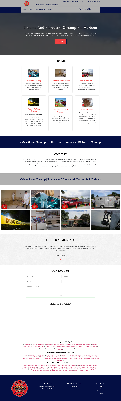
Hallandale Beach (78, 344)
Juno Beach (41, 367)
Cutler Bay (63, 355)
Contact (50, 9)
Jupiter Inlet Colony (53, 367)
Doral (68, 355)
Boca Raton (37, 365)
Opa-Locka (45, 358)
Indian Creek (36, 356)
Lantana (84, 367)
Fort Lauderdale (69, 344)
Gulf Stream (89, 365)
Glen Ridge (73, 365)
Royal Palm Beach (41, 370)
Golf (78, 365)
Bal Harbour (32, 355)
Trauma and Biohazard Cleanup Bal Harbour (61, 27)
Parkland (95, 346)
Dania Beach (49, 344)
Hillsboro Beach (87, 344)
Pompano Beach (50, 348)
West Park (87, 348)
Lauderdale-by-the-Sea (28, 346)
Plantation (42, 348)
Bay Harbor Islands (40, 355)
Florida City (78, 355)
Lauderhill (47, 346)
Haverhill (95, 365)
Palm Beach (62, 369)
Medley (49, 356)
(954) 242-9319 (85, 8)
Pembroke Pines (35, 348)
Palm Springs (91, 369)
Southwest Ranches (69, 348)
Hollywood (94, 344)
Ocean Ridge (50, 369)
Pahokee (56, 369)
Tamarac (81, 348)
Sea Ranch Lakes (59, 348)
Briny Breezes (53, 365)
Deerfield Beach (60, 344)
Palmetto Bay (52, 358)
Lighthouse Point (61, 346)
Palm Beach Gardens (71, 369)
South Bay (49, 370)
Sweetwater (87, 358)
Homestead (29, 356)
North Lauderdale (80, 346)
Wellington (70, 370)
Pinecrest (59, 358)
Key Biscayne (43, 356)
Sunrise (77, 348)
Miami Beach (59, 356)
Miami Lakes (75, 356)
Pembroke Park (26, 348)
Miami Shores (82, 356)
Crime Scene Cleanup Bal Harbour (40, 142)
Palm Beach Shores (82, 369)
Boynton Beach (45, 365)
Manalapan (25, 369)
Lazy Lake (53, 346)
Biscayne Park (49, 355)
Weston (92, 348)
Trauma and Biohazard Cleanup (82, 142)
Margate (68, 346)
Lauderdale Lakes (39, 346)
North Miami (29, 358)
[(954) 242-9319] (77, 9)
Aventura (26, 355)
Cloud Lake (60, 365)
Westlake (76, 370)
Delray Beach (66, 365)
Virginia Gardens (95, 358)
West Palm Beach (83, 370)
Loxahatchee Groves (92, 367)
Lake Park (72, 367)
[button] (22, 250)
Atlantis (25, 365)
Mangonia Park (32, 369)
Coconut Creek (27, 344)
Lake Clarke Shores (64, 367)
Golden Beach (85, 355)
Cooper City (35, 344)
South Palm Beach (57, 370)
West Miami (60, 360)
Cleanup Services (39, 9)
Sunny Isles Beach (73, 358)
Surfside (81, 358)
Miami (53, 356)
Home (24, 9)
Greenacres (82, 365)
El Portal (72, 355)
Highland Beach (28, 367)
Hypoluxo (34, 367)
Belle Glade (31, 365)
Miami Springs (90, 356)
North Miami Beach (37, 358)
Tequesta (64, 370)
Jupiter (46, 367)
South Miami (65, 358)
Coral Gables (57, 355)
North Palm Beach (41, 369)
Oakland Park (88, 346)
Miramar (73, 346)
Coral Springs (41, 344)
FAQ (30, 9)
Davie (54, 344)
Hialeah (91, 355)
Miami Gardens (67, 356)
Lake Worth (78, 367)
